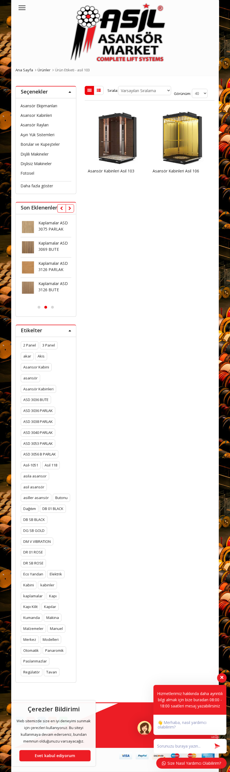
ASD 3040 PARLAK (38, 432)
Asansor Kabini (36, 367)
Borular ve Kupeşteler (40, 144)
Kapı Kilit (30, 606)
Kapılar (50, 606)
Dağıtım (29, 508)
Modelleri (51, 639)
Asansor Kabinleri (36, 115)
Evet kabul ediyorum (55, 755)
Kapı (53, 595)
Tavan (51, 672)
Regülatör (31, 672)
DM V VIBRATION (37, 541)
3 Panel (48, 345)
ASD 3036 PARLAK (38, 410)
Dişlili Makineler (34, 154)
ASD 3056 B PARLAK (39, 454)
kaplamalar (33, 595)
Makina (52, 617)
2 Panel (29, 345)
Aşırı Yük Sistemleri (37, 134)
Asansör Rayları (34, 124)
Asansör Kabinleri (38, 388)
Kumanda (31, 617)
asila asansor (35, 476)
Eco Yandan (33, 574)
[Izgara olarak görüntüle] (89, 90)
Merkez (29, 639)
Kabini (28, 584)
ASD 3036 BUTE (36, 399)
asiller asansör (36, 497)
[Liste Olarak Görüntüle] (99, 90)
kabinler (47, 584)
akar (27, 356)
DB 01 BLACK (52, 508)
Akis (41, 356)
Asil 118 (51, 465)
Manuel (56, 628)
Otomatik (31, 650)
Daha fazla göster (36, 185)
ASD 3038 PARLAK (38, 421)
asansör (30, 378)
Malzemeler (33, 628)
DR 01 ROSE (33, 552)
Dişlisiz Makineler (36, 163)
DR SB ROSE (33, 563)
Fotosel (27, 173)
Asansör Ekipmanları (38, 105)
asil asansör (33, 486)
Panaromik (54, 650)
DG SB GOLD (34, 530)
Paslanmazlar (35, 661)
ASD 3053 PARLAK (38, 443)
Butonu (61, 497)
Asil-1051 (30, 465)
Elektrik (56, 574)
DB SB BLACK (34, 519)
